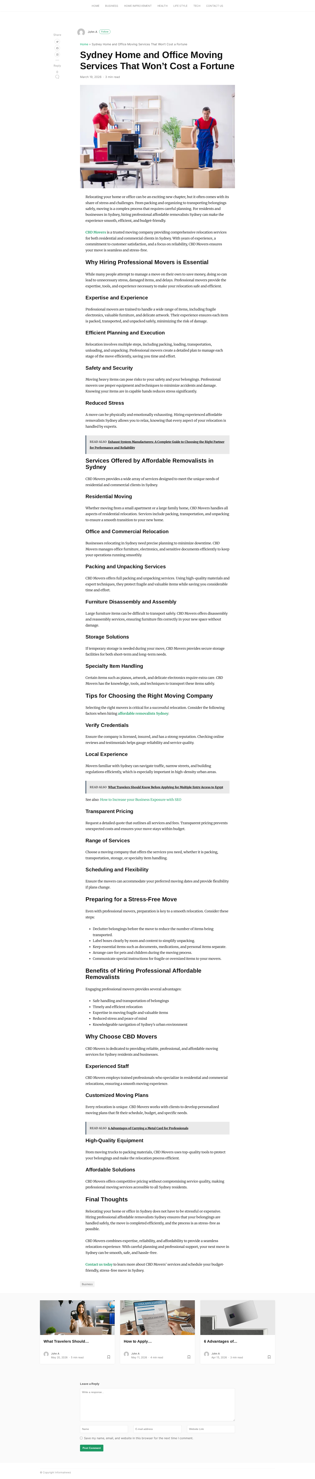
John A (98, 32)
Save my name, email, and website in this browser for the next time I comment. (138, 1438)
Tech (196, 5)
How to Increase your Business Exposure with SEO (140, 800)
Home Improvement (138, 5)
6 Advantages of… (220, 1341)
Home (95, 5)
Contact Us (214, 5)
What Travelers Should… (66, 1341)
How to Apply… (138, 1341)
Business (111, 5)
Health (163, 5)
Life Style (180, 5)
